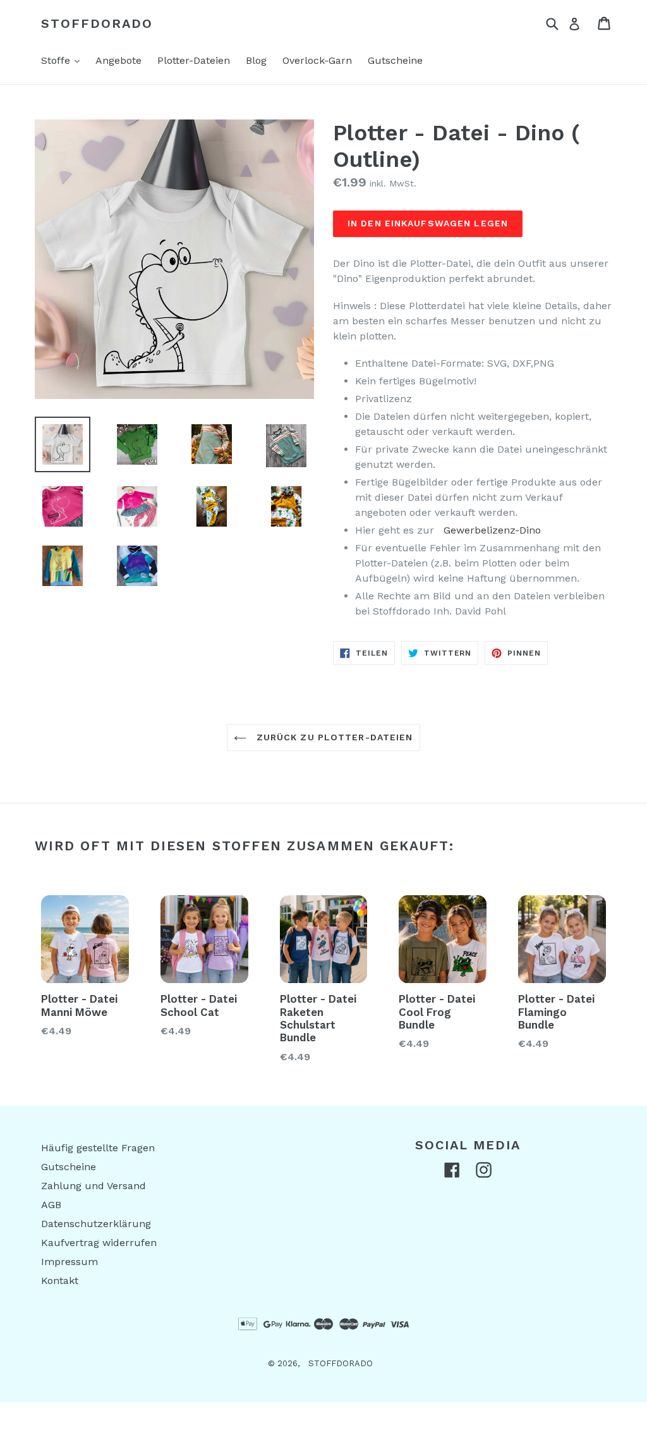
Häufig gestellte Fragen (98, 1148)
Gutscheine (395, 60)
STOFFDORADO (97, 23)
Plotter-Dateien (193, 60)
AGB (51, 1205)
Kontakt (59, 1281)
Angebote (118, 60)
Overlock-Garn (317, 60)
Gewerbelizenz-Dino (492, 530)
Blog (256, 60)
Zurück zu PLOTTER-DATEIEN (333, 737)
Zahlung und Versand (93, 1186)
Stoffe (63, 60)
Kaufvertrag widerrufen (99, 1243)
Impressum (69, 1262)
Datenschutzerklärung (96, 1224)
